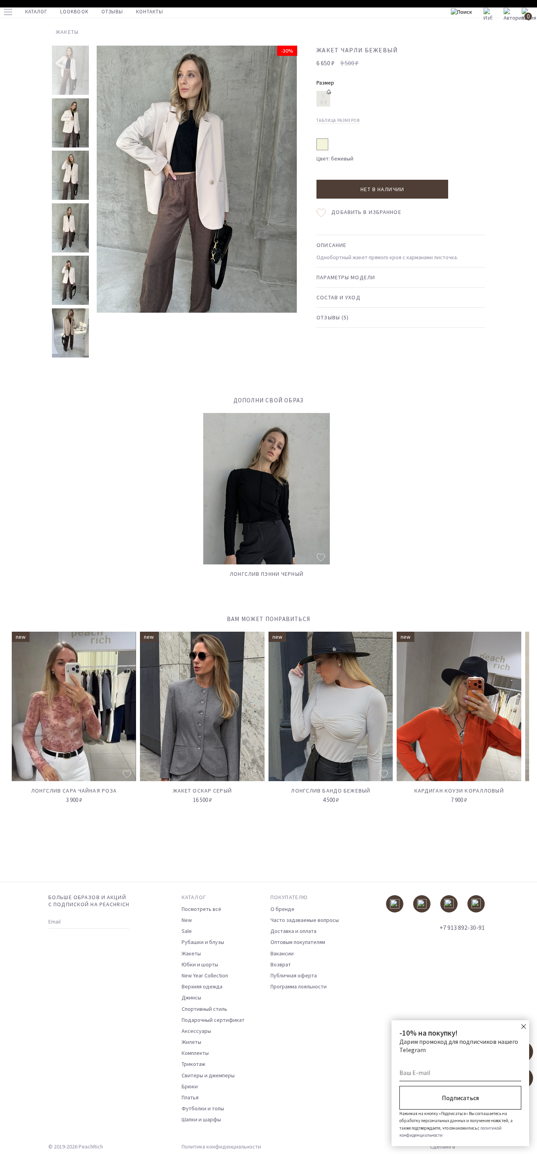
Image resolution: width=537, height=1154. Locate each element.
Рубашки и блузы (203, 942)
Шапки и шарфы (201, 1119)
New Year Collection (205, 975)
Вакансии (282, 953)
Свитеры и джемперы (208, 1075)
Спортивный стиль (204, 1008)
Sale (187, 931)
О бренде (282, 909)
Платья (190, 1097)
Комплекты (195, 1052)
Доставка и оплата (293, 931)
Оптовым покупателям (297, 942)
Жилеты (191, 1041)
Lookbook (74, 11)
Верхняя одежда (202, 986)
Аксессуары (196, 1030)
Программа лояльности (298, 986)
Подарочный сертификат (213, 1019)
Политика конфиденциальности (221, 1146)
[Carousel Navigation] (508, 623)
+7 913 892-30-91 (462, 927)
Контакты (149, 11)
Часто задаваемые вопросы (304, 920)
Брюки (190, 1086)
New (187, 920)
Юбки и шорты (200, 964)
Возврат (280, 964)
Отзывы (112, 11)
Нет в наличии (382, 189)
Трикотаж (193, 1063)
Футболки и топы (203, 1108)
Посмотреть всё (201, 909)
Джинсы (191, 997)
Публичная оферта (293, 975)
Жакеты (191, 953)
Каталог (36, 11)
